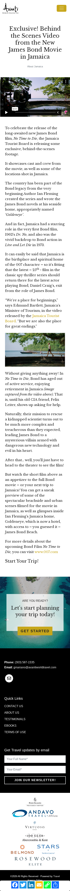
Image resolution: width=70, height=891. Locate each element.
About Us (11, 712)
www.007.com (46, 552)
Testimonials (14, 719)
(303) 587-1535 (24, 662)
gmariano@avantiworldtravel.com (34, 667)
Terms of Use (15, 732)
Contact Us (13, 706)
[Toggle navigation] (61, 8)
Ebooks (10, 725)
